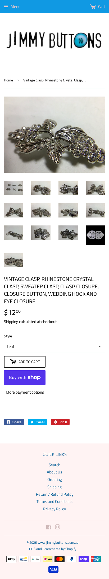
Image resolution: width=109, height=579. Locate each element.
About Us (54, 472)
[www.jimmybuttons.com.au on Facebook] (49, 528)
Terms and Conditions (54, 501)
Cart (101, 6)
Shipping (11, 322)
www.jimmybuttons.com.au (58, 542)
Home (8, 80)
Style (8, 336)
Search (54, 465)
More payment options (25, 392)
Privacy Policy (54, 509)
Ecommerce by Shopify (59, 548)
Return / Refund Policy (54, 494)
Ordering (54, 479)
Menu (15, 6)
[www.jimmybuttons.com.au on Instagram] (57, 528)
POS (32, 548)
